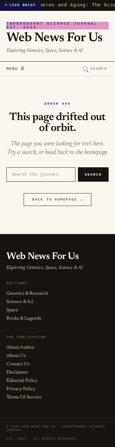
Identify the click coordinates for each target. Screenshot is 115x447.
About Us (16, 355)
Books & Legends (23, 318)
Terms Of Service (24, 397)
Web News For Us (54, 38)
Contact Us (18, 364)
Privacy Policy (20, 389)
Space (12, 310)
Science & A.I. (20, 301)
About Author (20, 347)
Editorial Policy (22, 380)
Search (98, 69)
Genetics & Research (27, 293)
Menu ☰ (15, 69)
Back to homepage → (57, 199)
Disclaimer (17, 372)
